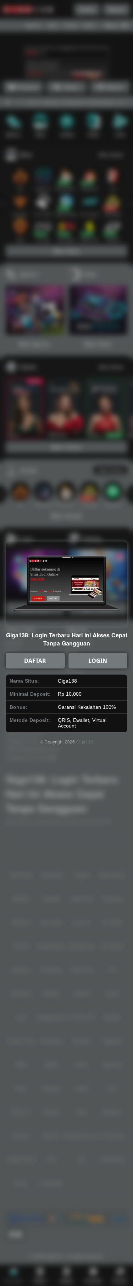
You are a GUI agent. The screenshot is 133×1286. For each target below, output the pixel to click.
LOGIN (97, 661)
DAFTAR (35, 661)
